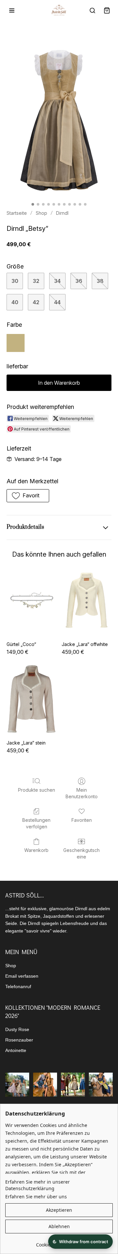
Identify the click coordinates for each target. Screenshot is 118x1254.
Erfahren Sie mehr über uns (36, 1196)
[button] (28, 495)
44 (57, 302)
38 (100, 281)
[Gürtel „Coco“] (31, 600)
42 (36, 302)
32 (36, 281)
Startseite (17, 213)
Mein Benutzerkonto (82, 793)
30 (14, 281)
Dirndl (62, 213)
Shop (41, 213)
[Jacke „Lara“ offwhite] (86, 600)
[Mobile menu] (11, 10)
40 (14, 302)
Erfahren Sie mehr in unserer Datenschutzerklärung (37, 1185)
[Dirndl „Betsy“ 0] (59, 120)
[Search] (92, 10)
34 (57, 281)
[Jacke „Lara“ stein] (31, 699)
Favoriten (81, 820)
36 (78, 281)
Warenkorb (36, 850)
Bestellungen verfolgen (36, 823)
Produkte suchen (36, 790)
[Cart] (107, 10)
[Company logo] (59, 10)
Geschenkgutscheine (81, 853)
